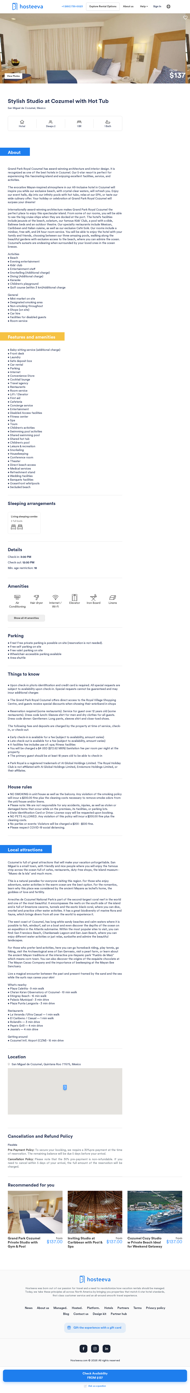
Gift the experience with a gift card (97, 1327)
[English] (168, 6)
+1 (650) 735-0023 (72, 6)
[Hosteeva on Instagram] (95, 1349)
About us (128, 6)
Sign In (157, 6)
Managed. (60, 1308)
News (28, 1308)
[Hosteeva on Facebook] (83, 1349)
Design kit (99, 1313)
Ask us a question (96, 1386)
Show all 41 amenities (26, 618)
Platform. (93, 1308)
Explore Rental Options (102, 6)
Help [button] (143, 6)
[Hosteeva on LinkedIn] (106, 1349)
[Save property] (185, 17)
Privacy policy (155, 1308)
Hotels (108, 1308)
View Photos (13, 76)
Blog (66, 1313)
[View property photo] (95, 48)
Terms (137, 1308)
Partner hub (119, 1313)
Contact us (80, 1313)
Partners (123, 1308)
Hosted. (77, 1308)
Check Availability (95, 1375)
